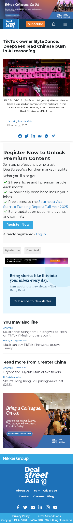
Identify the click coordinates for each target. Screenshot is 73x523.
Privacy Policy (21, 516)
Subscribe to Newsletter (32, 301)
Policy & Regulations (15, 340)
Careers (39, 496)
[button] (53, 24)
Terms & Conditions (48, 516)
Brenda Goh (25, 121)
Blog (50, 496)
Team (36, 490)
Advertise (50, 490)
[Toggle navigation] (65, 24)
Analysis (8, 327)
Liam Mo (11, 121)
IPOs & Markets (11, 377)
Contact (25, 496)
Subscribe (35, 24)
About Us (22, 490)
